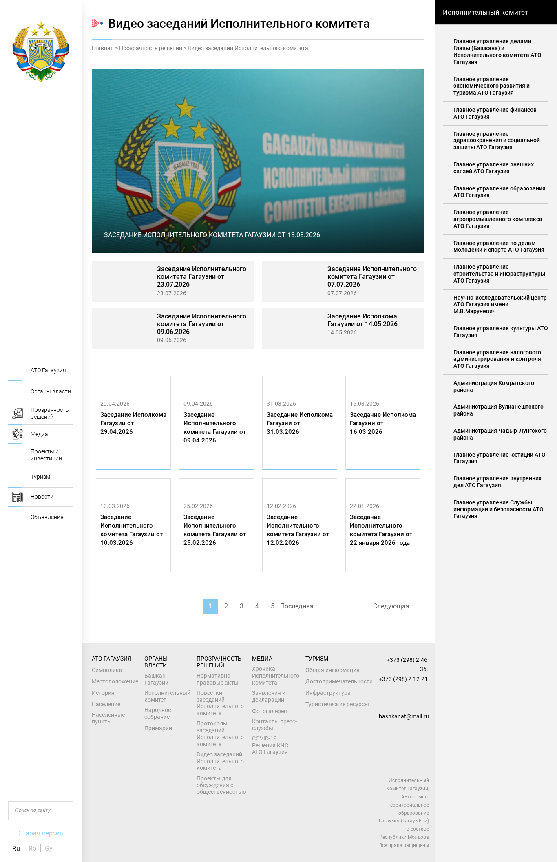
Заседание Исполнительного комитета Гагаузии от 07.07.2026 (372, 276)
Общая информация (332, 670)
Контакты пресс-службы (274, 725)
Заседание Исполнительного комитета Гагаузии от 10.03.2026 (131, 529)
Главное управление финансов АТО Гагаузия (495, 113)
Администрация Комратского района (493, 386)
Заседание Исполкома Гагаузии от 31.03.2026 (300, 423)
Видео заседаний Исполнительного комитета (220, 761)
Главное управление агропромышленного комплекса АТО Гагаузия (497, 219)
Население (106, 704)
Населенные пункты (108, 718)
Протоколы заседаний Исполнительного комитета (220, 733)
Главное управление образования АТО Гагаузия (499, 192)
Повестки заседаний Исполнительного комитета (220, 703)
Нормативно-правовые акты (218, 679)
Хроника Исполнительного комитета (275, 675)
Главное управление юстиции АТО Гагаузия (499, 458)
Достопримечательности (339, 681)
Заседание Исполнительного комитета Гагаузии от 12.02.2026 (298, 529)
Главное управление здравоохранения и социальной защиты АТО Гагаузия (496, 140)
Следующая (391, 606)
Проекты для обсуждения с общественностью (221, 785)
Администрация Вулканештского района (498, 410)
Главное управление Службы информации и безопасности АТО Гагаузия (498, 509)
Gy (49, 848)
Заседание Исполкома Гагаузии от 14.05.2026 (362, 320)
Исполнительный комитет (167, 696)
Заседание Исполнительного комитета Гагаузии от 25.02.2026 (214, 529)
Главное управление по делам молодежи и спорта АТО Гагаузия (498, 246)
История (103, 693)
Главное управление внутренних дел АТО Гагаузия (497, 481)
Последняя (297, 606)
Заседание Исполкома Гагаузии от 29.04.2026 (133, 423)
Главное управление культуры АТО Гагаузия (500, 331)
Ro (32, 848)
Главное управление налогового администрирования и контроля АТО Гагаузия (497, 359)
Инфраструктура (328, 693)
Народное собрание (157, 713)
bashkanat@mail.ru (404, 716)
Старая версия (40, 833)
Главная (103, 48)
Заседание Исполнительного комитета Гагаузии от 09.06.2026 (201, 324)
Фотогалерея (269, 711)
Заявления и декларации (268, 696)
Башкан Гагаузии (156, 679)
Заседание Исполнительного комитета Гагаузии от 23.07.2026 (201, 276)
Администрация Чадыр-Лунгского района (500, 434)
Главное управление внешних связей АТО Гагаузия (493, 168)
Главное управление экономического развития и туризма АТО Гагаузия (491, 86)
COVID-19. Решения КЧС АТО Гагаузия (270, 745)
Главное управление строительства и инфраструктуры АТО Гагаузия (499, 273)
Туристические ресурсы (337, 704)
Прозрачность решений (150, 48)
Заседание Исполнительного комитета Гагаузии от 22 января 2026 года (381, 529)
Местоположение (115, 681)
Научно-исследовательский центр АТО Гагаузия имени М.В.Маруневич (500, 304)
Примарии (158, 728)
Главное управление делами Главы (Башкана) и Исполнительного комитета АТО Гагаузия (497, 51)
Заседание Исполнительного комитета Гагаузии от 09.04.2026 (214, 427)
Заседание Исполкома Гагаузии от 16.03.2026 (383, 423)
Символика (107, 670)
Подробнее (119, 461)
